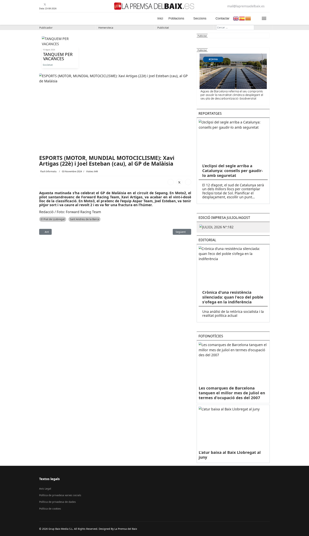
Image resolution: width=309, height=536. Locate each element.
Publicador (46, 27)
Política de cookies (50, 508)
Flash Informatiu (48, 171)
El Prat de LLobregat (53, 219)
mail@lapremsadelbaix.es (245, 6)
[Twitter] (45, 4)
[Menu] (264, 18)
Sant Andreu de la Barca (84, 219)
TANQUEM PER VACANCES (58, 56)
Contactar (222, 18)
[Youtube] (49, 4)
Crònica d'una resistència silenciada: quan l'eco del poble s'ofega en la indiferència (232, 296)
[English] (236, 18)
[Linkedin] (53, 4)
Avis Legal (45, 488)
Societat (48, 64)
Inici (160, 18)
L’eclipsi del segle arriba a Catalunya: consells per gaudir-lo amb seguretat (232, 170)
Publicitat (163, 27)
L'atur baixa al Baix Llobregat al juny (230, 455)
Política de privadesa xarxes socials (60, 495)
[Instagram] (58, 4)
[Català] (248, 18)
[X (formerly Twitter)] (179, 182)
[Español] (242, 18)
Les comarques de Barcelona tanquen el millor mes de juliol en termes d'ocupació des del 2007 (232, 392)
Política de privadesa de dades (57, 501)
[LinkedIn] (188, 182)
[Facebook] (40, 4)
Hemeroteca (105, 27)
